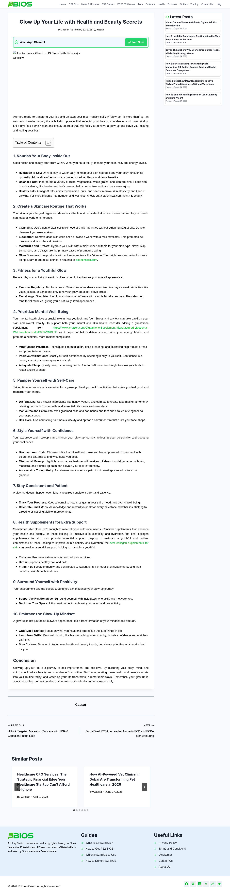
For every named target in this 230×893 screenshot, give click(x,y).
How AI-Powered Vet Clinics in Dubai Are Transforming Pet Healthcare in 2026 (114, 779)
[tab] (74, 810)
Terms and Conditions (172, 848)
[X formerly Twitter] (219, 884)
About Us (164, 866)
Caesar (65, 29)
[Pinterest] (193, 884)
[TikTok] (213, 884)
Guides (184, 4)
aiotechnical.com (86, 259)
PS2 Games (108, 4)
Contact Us (207, 4)
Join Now (138, 42)
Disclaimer (165, 854)
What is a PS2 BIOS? (99, 842)
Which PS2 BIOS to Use (101, 854)
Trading (194, 4)
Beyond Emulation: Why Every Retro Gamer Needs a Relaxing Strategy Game (193, 51)
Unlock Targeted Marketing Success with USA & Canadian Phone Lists (38, 730)
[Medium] (200, 884)
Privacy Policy (168, 842)
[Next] (144, 787)
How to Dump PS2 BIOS (101, 860)
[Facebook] (186, 884)
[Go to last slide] (17, 787)
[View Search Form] (219, 4)
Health (161, 4)
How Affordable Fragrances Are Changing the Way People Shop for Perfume (193, 38)
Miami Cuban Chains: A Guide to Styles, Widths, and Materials (191, 24)
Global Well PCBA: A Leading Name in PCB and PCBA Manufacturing (120, 730)
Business (172, 4)
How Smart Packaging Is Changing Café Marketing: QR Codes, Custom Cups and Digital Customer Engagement (191, 67)
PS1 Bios (73, 4)
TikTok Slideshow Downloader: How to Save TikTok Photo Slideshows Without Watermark (190, 82)
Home (63, 4)
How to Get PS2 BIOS (99, 848)
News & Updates (90, 4)
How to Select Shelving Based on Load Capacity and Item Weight (191, 96)
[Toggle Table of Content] (47, 143)
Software (150, 4)
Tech (140, 4)
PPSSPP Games (126, 4)
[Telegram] (206, 884)
